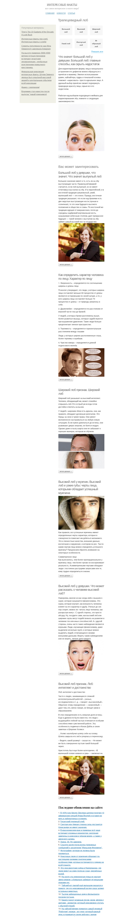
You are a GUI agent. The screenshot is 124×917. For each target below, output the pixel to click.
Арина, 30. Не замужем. (71, 841)
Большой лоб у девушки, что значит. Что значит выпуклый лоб (79, 174)
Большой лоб (66, 30)
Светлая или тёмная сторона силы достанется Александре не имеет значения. (80, 826)
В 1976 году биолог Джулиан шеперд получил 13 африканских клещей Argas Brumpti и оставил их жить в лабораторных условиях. (81, 815)
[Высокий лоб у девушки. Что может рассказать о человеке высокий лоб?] (81, 655)
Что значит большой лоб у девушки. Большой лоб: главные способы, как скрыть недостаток (79, 60)
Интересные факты (62, 5)
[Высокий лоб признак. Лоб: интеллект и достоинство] (81, 775)
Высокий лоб (81, 30)
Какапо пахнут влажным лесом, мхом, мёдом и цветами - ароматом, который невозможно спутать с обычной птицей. (81, 902)
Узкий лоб (66, 43)
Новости (61, 13)
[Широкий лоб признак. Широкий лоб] (81, 451)
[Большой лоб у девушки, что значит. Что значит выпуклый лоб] (81, 242)
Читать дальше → (66, 156)
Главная (50, 13)
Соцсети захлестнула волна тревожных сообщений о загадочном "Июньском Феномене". (80, 846)
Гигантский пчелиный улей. (72, 821)
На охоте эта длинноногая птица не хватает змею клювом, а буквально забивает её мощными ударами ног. (80, 879)
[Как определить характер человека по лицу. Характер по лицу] (81, 362)
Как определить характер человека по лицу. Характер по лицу (80, 276)
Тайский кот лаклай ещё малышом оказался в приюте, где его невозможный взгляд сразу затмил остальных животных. (81, 888)
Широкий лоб (96, 30)
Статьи (71, 13)
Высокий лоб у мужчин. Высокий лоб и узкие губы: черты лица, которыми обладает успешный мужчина (79, 487)
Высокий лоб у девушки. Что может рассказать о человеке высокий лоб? (81, 589)
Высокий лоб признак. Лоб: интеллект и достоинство (75, 685)
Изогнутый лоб (81, 43)
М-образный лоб (96, 43)
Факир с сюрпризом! (30, 87)
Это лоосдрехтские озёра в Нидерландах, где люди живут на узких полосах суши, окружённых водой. (80, 871)
